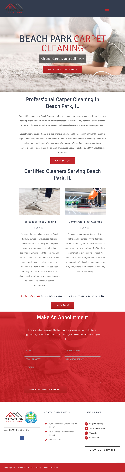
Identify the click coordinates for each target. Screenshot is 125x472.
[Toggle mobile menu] (107, 11)
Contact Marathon (31, 296)
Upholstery (93, 433)
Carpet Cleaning (96, 424)
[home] (14, 413)
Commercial (94, 438)
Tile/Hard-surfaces (97, 428)
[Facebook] (22, 438)
